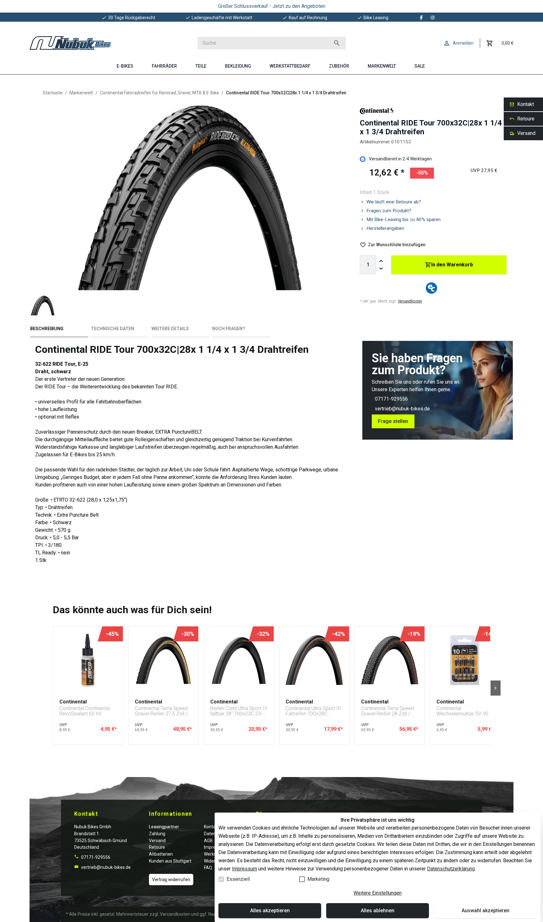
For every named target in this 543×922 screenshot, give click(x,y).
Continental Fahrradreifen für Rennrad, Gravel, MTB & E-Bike (159, 92)
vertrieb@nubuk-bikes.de (402, 409)
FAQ (208, 867)
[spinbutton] (368, 264)
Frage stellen (393, 421)
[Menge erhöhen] (381, 261)
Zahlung (157, 833)
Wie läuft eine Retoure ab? (393, 202)
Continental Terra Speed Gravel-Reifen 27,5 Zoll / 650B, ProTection (161, 711)
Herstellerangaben (385, 228)
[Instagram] (433, 17)
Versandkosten (410, 301)
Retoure (157, 847)
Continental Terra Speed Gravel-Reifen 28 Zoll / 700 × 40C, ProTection (387, 711)
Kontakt (211, 826)
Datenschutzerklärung (451, 869)
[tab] (59, 330)
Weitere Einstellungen (378, 893)
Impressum (244, 869)
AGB (208, 840)
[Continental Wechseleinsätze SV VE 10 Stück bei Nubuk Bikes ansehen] (465, 660)
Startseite (53, 92)
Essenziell (238, 879)
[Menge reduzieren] (381, 268)
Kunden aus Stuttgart (170, 861)
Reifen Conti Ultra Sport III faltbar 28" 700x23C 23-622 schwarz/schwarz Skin (238, 711)
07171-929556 (391, 399)
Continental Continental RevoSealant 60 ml (84, 711)
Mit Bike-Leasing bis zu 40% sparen (403, 219)
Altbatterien (161, 854)
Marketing (318, 879)
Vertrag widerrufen (171, 879)
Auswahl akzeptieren (485, 911)
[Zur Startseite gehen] (70, 43)
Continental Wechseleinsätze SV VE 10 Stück (462, 711)
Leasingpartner (164, 826)
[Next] (496, 688)
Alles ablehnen (377, 911)
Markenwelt (81, 92)
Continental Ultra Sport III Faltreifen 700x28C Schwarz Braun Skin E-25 (313, 711)
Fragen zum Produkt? (388, 211)
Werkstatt (213, 854)
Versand (157, 840)
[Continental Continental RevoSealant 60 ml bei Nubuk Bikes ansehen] (88, 660)
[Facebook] (421, 17)
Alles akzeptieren (270, 911)
